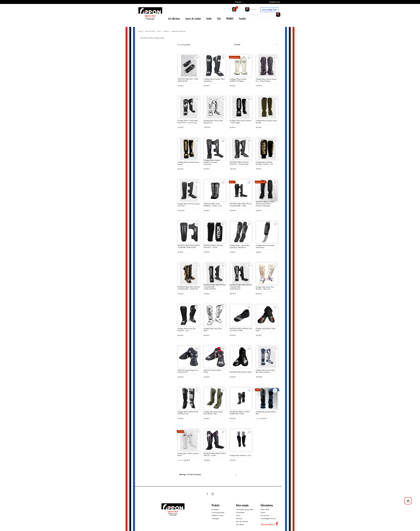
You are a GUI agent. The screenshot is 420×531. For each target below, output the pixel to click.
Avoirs (238, 515)
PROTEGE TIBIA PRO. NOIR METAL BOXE (188, 80)
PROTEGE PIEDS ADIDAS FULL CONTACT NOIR (241, 329)
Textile (209, 18)
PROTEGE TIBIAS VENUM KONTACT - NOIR (213, 246)
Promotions (215, 509)
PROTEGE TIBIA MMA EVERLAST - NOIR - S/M (213, 205)
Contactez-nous (274, 2)
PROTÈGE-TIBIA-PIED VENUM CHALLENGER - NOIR (241, 205)
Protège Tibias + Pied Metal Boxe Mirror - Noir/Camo (188, 121)
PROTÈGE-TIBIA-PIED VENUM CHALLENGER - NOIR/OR (189, 288)
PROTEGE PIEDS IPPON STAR (240, 372)
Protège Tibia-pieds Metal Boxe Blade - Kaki (213, 412)
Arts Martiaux (174, 18)
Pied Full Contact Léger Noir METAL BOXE (188, 371)
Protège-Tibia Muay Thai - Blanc (213, 329)
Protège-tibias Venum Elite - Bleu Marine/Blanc (266, 371)
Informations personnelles (244, 509)
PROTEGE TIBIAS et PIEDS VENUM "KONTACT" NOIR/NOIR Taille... (265, 203)
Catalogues (215, 518)
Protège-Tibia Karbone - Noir (240, 455)
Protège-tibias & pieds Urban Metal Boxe (214, 80)
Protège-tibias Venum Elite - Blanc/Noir (214, 121)
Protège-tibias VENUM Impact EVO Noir (189, 205)
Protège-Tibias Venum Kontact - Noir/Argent (240, 121)
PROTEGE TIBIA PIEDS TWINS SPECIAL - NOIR (215, 454)
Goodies (242, 18)
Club (219, 18)
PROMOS (230, 18)
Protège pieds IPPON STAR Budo (265, 329)
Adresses (239, 518)
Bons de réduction (242, 521)
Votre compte (242, 505)
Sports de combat (193, 18)
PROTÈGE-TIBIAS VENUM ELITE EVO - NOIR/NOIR (239, 163)
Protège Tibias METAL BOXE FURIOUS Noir (188, 412)
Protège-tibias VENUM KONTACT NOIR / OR (264, 163)
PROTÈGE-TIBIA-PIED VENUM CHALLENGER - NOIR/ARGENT (215, 287)
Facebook (207, 494)
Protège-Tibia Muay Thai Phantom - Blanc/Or (265, 288)
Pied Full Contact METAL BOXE (212, 371)
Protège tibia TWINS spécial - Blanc (188, 454)
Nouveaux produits (218, 512)
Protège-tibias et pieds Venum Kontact (266, 121)
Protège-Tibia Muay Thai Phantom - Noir (187, 329)
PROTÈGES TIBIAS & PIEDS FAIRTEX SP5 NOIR (240, 412)
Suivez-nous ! (268, 524)
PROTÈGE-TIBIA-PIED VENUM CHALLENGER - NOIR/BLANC (241, 287)
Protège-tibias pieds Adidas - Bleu (266, 412)
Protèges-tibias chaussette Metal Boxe (265, 246)
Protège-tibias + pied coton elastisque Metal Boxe (239, 246)
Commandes (240, 512)
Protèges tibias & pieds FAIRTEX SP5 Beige (238, 80)
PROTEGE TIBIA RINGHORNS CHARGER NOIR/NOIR (189, 246)
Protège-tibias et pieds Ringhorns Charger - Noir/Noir (212, 162)
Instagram (212, 494)
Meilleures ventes (218, 515)
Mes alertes (240, 524)
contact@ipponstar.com (268, 518)
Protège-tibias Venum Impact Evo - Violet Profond (266, 80)
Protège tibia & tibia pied (152, 38)
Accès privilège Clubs (269, 9)
